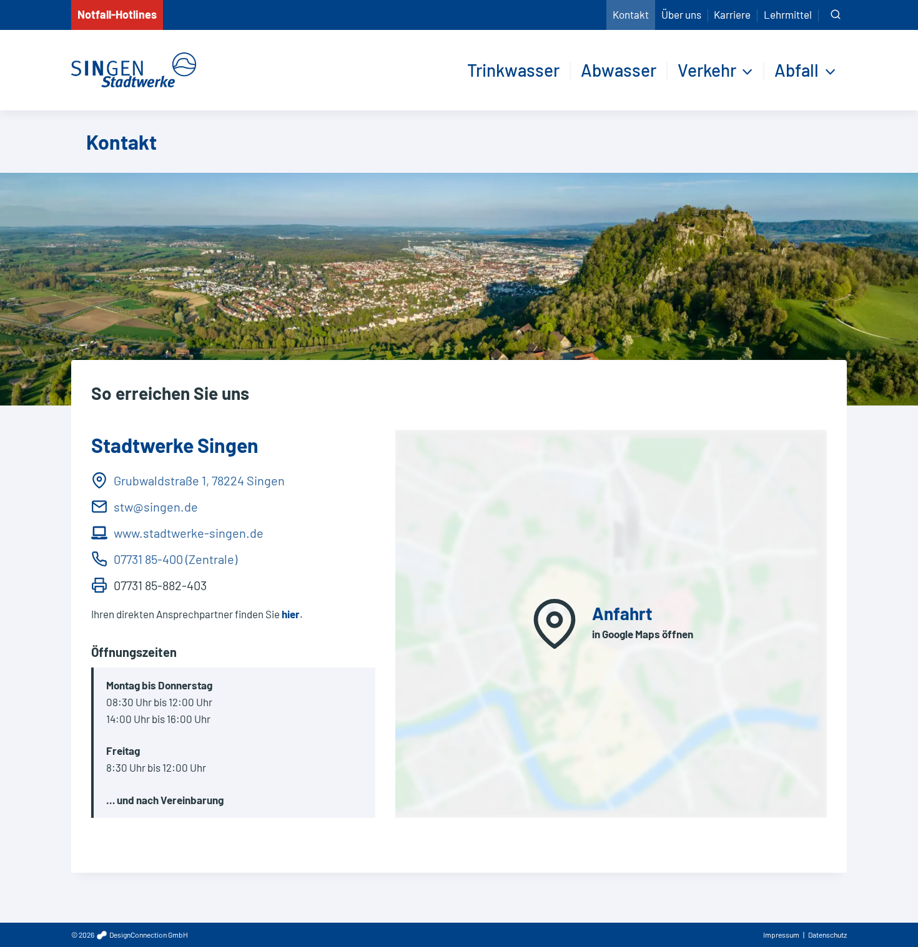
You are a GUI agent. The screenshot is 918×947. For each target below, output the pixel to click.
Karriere (732, 14)
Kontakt (631, 14)
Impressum (781, 934)
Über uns (681, 14)
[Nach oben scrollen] (886, 909)
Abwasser (618, 69)
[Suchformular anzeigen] (835, 15)
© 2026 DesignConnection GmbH (129, 934)
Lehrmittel (788, 14)
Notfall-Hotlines (117, 14)
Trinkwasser (513, 69)
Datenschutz (827, 934)
